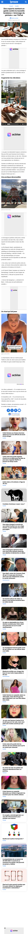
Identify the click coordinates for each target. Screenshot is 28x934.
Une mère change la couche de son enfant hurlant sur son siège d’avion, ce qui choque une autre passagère (13, 527)
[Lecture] (3, 124)
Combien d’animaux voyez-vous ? (14, 504)
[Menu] (2, 2)
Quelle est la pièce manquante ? (13, 839)
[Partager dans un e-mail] (19, 410)
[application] (14, 102)
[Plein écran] (25, 124)
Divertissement (6, 580)
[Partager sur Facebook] (8, 410)
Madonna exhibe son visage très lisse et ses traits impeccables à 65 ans (13, 673)
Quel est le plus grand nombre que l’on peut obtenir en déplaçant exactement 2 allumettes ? (14, 886)
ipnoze (14, 2)
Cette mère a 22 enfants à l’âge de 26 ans (14, 482)
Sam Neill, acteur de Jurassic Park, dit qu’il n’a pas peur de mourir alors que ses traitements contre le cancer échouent (14, 576)
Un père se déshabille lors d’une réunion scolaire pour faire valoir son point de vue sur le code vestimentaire (13, 625)
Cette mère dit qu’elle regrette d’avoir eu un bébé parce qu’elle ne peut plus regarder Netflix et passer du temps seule (14, 459)
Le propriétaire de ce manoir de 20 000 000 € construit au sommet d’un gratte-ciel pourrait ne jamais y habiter (13, 861)
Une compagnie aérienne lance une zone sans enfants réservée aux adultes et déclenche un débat (14, 551)
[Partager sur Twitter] (12, 410)
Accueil (11, 6)
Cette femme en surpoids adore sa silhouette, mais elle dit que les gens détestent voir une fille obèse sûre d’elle (14, 697)
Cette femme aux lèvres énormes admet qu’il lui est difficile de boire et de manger (14, 434)
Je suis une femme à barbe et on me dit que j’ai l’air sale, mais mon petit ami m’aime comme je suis (13, 722)
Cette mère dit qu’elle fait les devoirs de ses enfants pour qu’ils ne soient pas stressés (14, 745)
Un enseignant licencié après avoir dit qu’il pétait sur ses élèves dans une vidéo (14, 649)
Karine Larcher (15, 18)
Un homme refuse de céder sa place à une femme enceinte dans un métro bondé (14, 600)
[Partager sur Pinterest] (15, 410)
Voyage (4, 531)
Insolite (4, 438)
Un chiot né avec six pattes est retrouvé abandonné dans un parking (13, 769)
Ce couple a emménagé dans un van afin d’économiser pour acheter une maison (13, 816)
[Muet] (23, 124)
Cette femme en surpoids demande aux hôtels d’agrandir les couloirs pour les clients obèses (14, 793)
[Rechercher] (26, 2)
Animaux (5, 772)
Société (17, 6)
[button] (14, 102)
